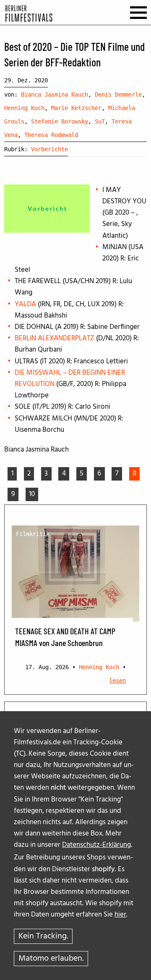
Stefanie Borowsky (59, 121)
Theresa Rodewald (51, 134)
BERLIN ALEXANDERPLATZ (54, 338)
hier (120, 914)
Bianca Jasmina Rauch (54, 94)
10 (32, 494)
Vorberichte (49, 149)
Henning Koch (24, 108)
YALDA (25, 304)
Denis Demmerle (118, 94)
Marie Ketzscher (76, 108)
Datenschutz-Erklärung (96, 845)
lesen (117, 680)
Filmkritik (32, 534)
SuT (100, 121)
